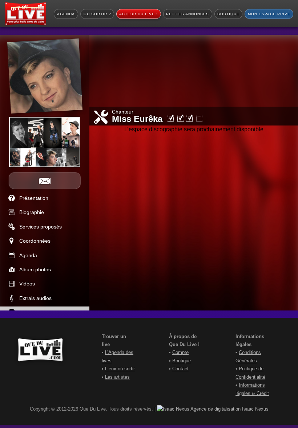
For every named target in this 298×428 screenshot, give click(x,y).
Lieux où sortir (120, 368)
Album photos (35, 269)
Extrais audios (35, 298)
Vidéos (27, 284)
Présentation (33, 198)
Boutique (181, 360)
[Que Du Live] (25, 13)
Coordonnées (35, 241)
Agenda (28, 255)
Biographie (31, 212)
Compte (180, 352)
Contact (180, 368)
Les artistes (117, 377)
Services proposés (40, 227)
